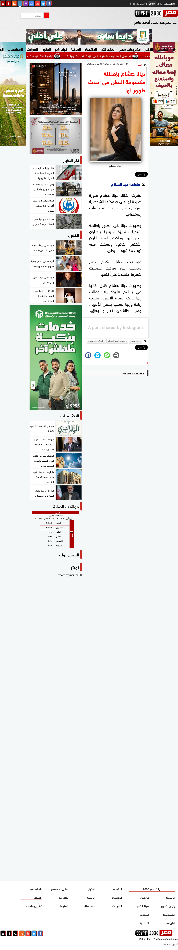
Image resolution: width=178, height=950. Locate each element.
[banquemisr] (56, 135)
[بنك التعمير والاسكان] (56, 357)
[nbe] (89, 36)
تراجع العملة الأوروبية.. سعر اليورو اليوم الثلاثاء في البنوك (39, 55)
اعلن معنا (170, 922)
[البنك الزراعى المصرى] (13, 144)
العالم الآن (108, 49)
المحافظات (15, 49)
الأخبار (148, 49)
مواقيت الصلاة (66, 506)
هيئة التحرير (142, 905)
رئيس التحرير (168, 905)
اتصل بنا (144, 922)
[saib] (56, 89)
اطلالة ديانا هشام (95, 341)
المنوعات (63, 905)
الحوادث (32, 49)
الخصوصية (169, 914)
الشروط (145, 914)
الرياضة (76, 49)
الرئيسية (162, 49)
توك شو (61, 49)
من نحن (145, 897)
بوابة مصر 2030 (152, 888)
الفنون (46, 49)
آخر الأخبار (71, 160)
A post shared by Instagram (115, 327)
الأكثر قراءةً (69, 415)
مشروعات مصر (130, 49)
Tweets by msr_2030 (69, 574)
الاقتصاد (91, 49)
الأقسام (117, 888)
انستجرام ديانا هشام (116, 341)
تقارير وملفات (34, 905)
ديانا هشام (134, 341)
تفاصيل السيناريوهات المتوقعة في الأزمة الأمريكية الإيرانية (116, 55)
